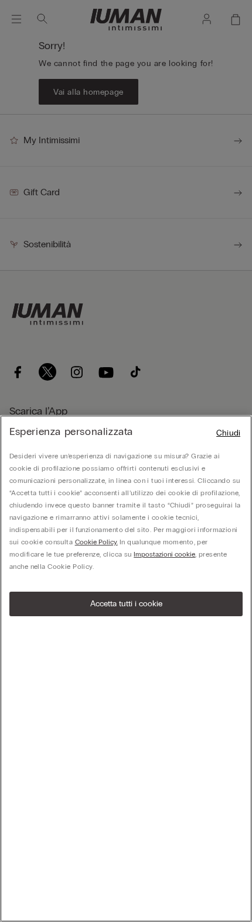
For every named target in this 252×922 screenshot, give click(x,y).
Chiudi (228, 433)
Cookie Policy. (96, 542)
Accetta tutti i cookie (126, 604)
